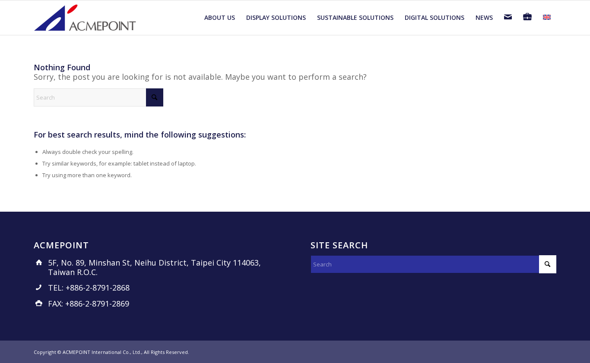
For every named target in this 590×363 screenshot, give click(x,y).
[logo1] (85, 17)
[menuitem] (220, 17)
